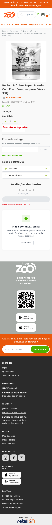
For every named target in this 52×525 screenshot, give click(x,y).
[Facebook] (13, 457)
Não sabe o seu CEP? (12, 155)
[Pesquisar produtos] (21, 14)
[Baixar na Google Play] (11, 481)
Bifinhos (33, 31)
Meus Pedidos (8, 439)
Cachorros (14, 31)
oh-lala (6, 106)
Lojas (4, 367)
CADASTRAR (40, 349)
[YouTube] (21, 457)
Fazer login (26, 242)
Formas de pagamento (12, 503)
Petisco (23, 31)
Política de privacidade (12, 499)
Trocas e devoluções (11, 507)
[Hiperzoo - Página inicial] (9, 14)
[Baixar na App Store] (11, 475)
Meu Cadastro (8, 436)
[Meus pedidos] (43, 14)
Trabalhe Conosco (10, 375)
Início (4, 31)
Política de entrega (11, 495)
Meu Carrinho (8, 443)
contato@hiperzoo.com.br (14, 412)
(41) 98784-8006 (9, 388)
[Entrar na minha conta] (38, 14)
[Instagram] (5, 457)
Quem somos (8, 371)
